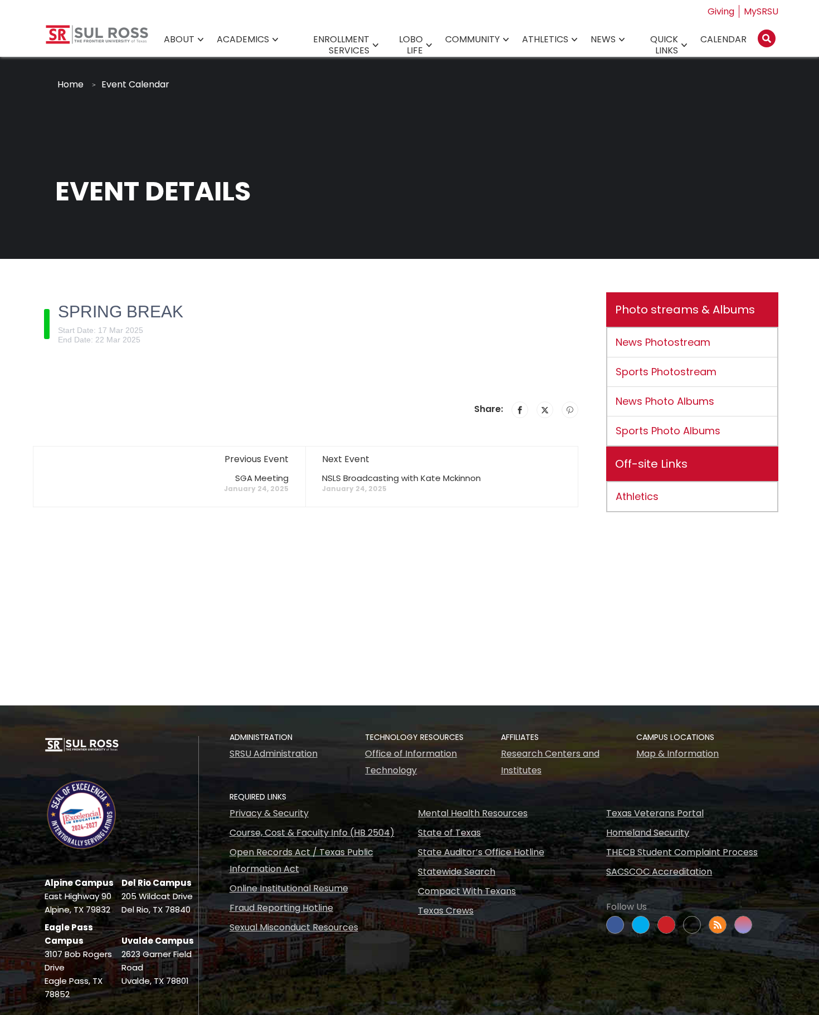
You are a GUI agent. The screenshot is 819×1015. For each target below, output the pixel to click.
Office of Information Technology (411, 762)
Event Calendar (135, 84)
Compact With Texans (467, 891)
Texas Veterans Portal (655, 813)
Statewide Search (456, 871)
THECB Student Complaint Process (682, 852)
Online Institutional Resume (289, 888)
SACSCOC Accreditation (659, 871)
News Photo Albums (665, 401)
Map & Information (677, 753)
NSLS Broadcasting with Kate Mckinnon (401, 478)
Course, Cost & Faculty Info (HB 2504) (312, 832)
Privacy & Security (269, 813)
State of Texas (449, 832)
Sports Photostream (666, 372)
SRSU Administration (274, 753)
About (179, 39)
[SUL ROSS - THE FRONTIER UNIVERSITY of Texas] (97, 39)
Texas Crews (446, 910)
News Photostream (663, 342)
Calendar (723, 39)
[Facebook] (519, 409)
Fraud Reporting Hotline (281, 907)
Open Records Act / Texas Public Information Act (301, 860)
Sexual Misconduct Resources (294, 927)
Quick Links (664, 45)
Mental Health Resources (473, 813)
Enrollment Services (341, 45)
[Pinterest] (570, 409)
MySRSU (761, 11)
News (603, 39)
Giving (721, 11)
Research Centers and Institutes (550, 762)
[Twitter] (545, 409)
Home (70, 84)
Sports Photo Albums (668, 431)
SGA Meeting (262, 478)
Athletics (545, 39)
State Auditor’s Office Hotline (481, 852)
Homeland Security (647, 832)
